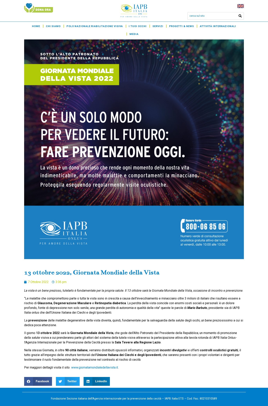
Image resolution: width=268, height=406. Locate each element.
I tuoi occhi (138, 26)
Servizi (157, 26)
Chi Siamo (53, 26)
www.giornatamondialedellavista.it (94, 367)
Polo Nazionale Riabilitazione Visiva (95, 26)
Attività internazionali (218, 26)
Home (36, 26)
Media (134, 34)
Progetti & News (181, 26)
